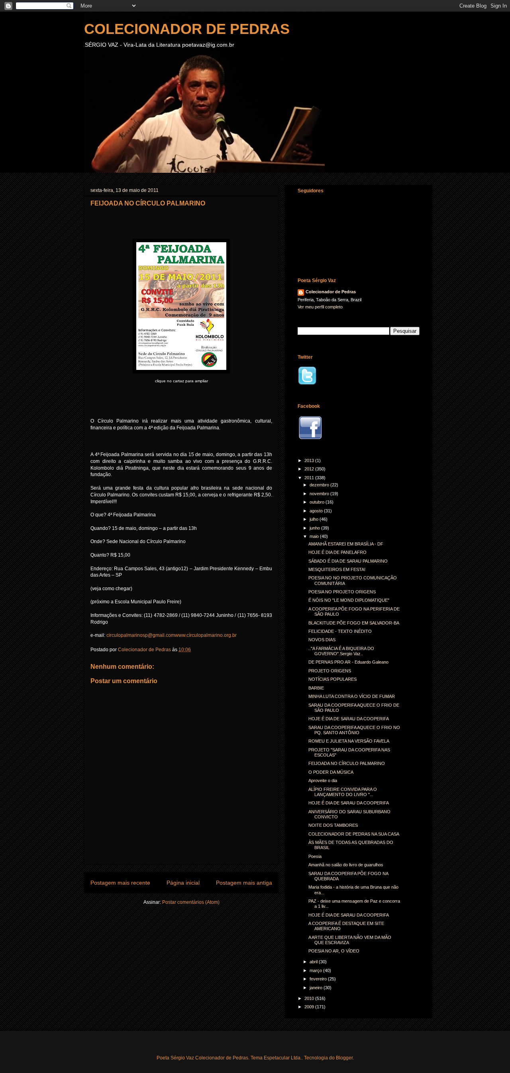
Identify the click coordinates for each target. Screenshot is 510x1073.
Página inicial (183, 882)
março (316, 970)
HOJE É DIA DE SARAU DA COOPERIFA (348, 718)
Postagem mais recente (120, 882)
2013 (309, 460)
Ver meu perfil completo (320, 306)
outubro (318, 502)
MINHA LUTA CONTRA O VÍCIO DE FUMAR (351, 696)
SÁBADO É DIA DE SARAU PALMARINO (348, 561)
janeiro (317, 987)
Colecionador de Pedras (331, 291)
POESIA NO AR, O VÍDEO (333, 951)
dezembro (320, 484)
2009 (309, 1006)
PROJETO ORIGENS (329, 670)
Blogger (344, 1058)
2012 (309, 468)
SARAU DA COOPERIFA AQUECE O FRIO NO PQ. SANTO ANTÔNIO (354, 730)
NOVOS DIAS (321, 639)
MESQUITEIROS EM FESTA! (336, 569)
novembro (320, 493)
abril (314, 961)
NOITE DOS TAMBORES (333, 825)
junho (315, 528)
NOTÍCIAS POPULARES (332, 679)
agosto (317, 510)
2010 (309, 998)
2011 (309, 477)
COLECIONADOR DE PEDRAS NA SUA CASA (353, 834)
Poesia (315, 856)
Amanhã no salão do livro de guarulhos (345, 864)
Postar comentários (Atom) (191, 902)
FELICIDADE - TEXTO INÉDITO (340, 631)
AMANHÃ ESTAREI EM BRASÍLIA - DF (345, 543)
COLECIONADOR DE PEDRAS (187, 29)
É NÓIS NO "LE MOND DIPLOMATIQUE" (348, 600)
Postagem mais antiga (244, 882)
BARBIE (316, 688)
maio (315, 536)
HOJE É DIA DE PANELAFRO (337, 552)
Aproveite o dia (322, 780)
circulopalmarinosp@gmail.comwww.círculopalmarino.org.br (171, 635)
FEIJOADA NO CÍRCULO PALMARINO (346, 763)
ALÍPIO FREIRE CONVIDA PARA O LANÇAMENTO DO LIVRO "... (342, 792)
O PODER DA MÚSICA (330, 772)
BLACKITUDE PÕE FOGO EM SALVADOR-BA (353, 622)
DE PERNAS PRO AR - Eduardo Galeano (348, 662)
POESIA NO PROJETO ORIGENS (342, 591)
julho (315, 519)
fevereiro (319, 978)
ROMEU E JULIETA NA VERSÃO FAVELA (348, 741)
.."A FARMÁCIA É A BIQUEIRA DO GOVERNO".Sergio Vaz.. (341, 651)
